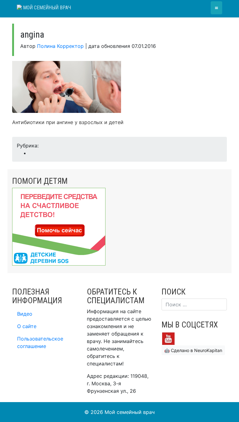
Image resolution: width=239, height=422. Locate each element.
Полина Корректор (60, 46)
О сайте (26, 326)
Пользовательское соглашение (40, 342)
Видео (24, 314)
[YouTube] (168, 338)
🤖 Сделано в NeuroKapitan (193, 350)
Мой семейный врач (46, 8)
